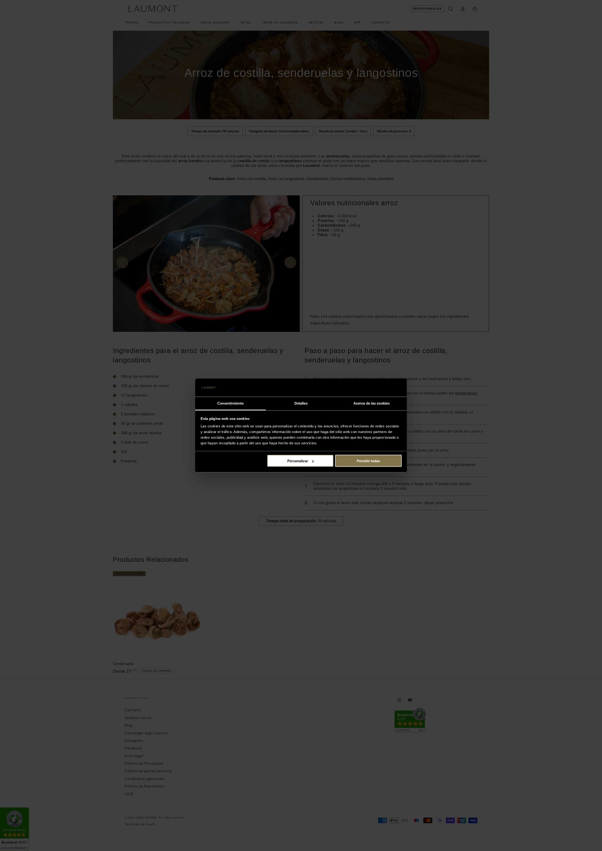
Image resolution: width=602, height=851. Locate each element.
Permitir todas (368, 461)
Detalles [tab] (301, 403)
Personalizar (297, 461)
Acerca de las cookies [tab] (371, 403)
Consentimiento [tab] (230, 403)
